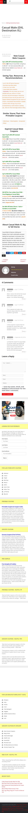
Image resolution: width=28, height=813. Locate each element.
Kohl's (5, 485)
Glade (5, 716)
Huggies (6, 711)
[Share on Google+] (16, 253)
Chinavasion (23, 806)
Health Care (7, 738)
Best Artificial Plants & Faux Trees (10, 788)
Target (5, 478)
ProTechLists (12, 808)
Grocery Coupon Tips (9, 747)
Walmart (6, 473)
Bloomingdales (14, 121)
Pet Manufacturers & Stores (11, 745)
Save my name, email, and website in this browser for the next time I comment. (13, 388)
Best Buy (6, 480)
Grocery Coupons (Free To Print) (11, 534)
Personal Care (7, 742)
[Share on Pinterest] (24, 253)
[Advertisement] (14, 46)
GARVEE (13, 806)
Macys (4, 123)
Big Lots (6, 494)
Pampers (6, 700)
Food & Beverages (8, 735)
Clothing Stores (10, 23)
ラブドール (20, 810)
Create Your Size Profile (9, 87)
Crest (5, 707)
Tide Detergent (7, 709)
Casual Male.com (18, 68)
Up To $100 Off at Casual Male (11, 174)
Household (6, 740)
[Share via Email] (4, 255)
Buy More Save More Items (10, 85)
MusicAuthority (19, 808)
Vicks (5, 702)
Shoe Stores (16, 23)
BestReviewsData (13, 810)
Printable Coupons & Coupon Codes (12, 507)
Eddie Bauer (6, 121)
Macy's (5, 482)
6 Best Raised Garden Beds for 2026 (11, 781)
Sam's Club (6, 487)
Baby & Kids (7, 733)
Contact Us (4, 806)
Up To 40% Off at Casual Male (11, 161)
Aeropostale (22, 121)
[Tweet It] (12, 253)
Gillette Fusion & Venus (10, 713)
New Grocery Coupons (9, 731)
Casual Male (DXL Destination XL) (12, 29)
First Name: (5, 438)
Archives (25, 804)
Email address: (5, 451)
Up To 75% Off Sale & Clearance (11, 83)
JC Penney (6, 491)
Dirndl (24, 810)
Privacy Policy (19, 804)
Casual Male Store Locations (10, 89)
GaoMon (18, 806)
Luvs (5, 718)
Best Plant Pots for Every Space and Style (12, 783)
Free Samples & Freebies (9, 564)
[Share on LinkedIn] (20, 253)
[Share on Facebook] (8, 253)
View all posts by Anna (17, 269)
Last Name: (5, 445)
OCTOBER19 (18, 184)
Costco (5, 475)
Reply (24, 299)
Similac (6, 704)
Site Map (9, 806)
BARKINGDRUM (5, 810)
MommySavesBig (5, 808)
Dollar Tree (6, 489)
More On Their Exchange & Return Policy (15, 107)
